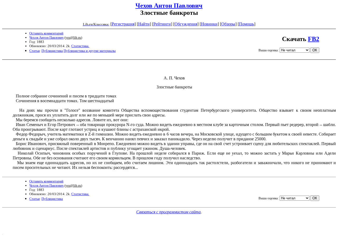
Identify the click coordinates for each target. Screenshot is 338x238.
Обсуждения (186, 24)
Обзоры (228, 24)
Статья (34, 51)
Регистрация (123, 24)
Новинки (209, 24)
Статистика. (80, 46)
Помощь (246, 24)
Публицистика (52, 51)
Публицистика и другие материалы (90, 51)
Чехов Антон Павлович (169, 5)
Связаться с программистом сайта (168, 212)
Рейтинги (162, 24)
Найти (144, 24)
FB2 (313, 38)
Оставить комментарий (46, 33)
